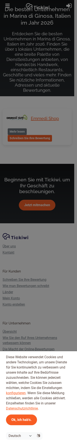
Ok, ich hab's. (21, 420)
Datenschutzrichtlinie (22, 408)
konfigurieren (16, 393)
